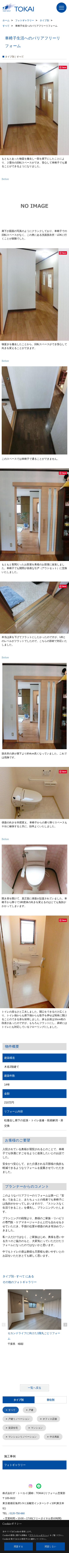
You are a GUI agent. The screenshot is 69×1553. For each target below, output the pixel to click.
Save (64, 67)
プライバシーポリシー (38, 1535)
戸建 (31, 1410)
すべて (11, 1410)
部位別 (50, 1399)
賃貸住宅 (13, 1427)
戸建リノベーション (18, 1419)
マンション (37, 1427)
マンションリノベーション (22, 1436)
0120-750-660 (17, 1513)
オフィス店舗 (50, 1419)
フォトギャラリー (15, 1465)
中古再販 (54, 1436)
